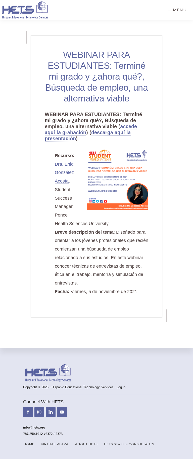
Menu (180, 10)
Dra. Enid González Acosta (64, 173)
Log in (121, 387)
